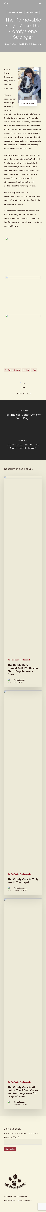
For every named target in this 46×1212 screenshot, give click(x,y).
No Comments (36, 44)
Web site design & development (12, 1200)
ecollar (26, 370)
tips (34, 370)
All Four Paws (12, 44)
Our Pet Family (15, 12)
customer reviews (12, 370)
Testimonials (32, 12)
